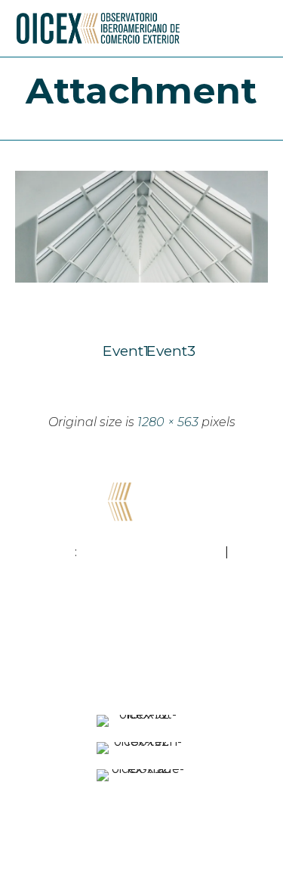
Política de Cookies (151, 839)
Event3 (163, 351)
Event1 (120, 351)
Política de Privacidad (139, 821)
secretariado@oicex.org (151, 552)
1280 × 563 (167, 422)
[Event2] (141, 278)
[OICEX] (98, 28)
